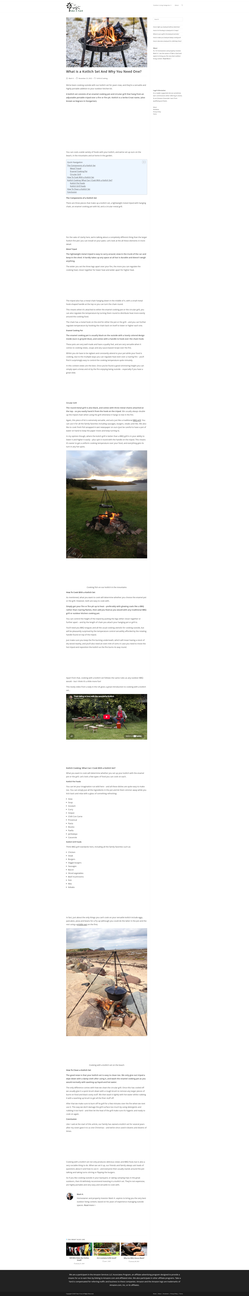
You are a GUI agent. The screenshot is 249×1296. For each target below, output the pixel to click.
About (155, 107)
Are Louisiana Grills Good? (106, 1258)
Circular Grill (75, 174)
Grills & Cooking (102, 78)
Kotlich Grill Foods (78, 186)
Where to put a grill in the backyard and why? (166, 34)
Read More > (167, 59)
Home (154, 1294)
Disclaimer (156, 109)
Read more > (89, 1205)
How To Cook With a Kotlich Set (80, 177)
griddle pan (82, 924)
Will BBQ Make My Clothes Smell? (79, 1259)
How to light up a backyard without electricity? (166, 27)
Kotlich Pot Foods (77, 183)
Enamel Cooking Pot (78, 171)
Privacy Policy (157, 112)
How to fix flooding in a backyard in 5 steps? (166, 30)
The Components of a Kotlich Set (81, 165)
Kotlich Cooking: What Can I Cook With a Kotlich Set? (89, 180)
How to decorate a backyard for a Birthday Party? (167, 41)
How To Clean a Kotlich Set (78, 189)
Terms (155, 114)
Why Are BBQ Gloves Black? (134, 1258)
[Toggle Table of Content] (143, 162)
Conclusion (72, 192)
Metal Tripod (75, 168)
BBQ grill (137, 420)
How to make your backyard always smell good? (167, 37)
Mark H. (71, 78)
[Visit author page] (69, 1196)
